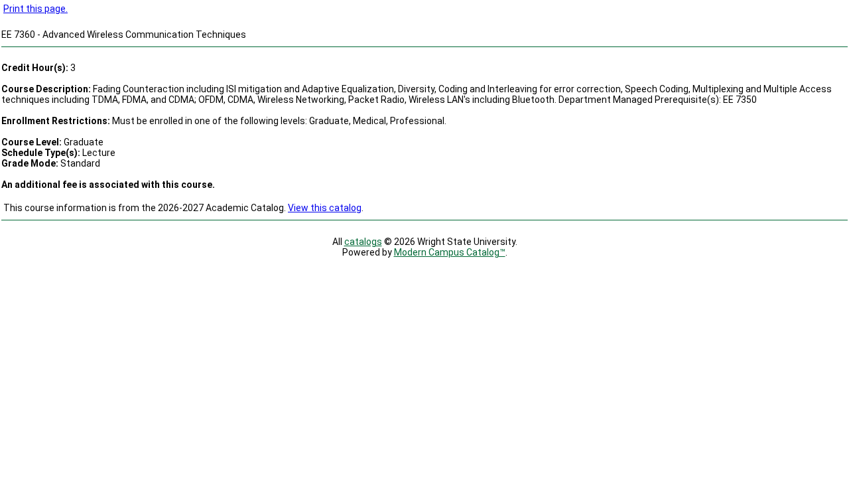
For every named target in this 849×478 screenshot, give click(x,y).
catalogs (363, 241)
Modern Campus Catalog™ (449, 252)
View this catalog (324, 207)
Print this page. (35, 8)
